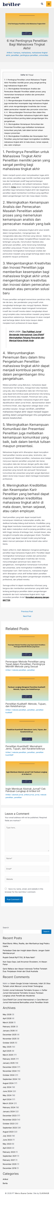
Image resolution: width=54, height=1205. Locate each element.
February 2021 (9, 1160)
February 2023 (9, 1152)
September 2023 (10, 1128)
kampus (17, 53)
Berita (5, 1183)
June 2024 (7, 1091)
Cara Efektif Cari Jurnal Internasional (18, 1000)
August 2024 (8, 1083)
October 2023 (8, 1124)
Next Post (27, 616)
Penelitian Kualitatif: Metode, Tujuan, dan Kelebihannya (26, 705)
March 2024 (8, 1103)
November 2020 (10, 1164)
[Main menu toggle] (49, 4)
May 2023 (7, 1144)
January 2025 (9, 1063)
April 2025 (7, 1051)
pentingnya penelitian (29, 55)
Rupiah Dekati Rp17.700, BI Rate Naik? (19, 957)
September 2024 (10, 1079)
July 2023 (7, 1136)
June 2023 (7, 1140)
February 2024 (9, 1107)
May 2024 (7, 1095)
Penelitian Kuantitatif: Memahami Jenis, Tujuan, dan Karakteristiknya (25, 747)
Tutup (31, 75)
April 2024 (7, 1099)
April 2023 (7, 1148)
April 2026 (7, 1018)
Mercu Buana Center (23, 1193)
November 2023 (9, 1120)
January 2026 (9, 1031)
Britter (13, 187)
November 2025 (9, 1039)
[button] (42, 4)
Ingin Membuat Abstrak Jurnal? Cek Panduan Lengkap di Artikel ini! (26, 790)
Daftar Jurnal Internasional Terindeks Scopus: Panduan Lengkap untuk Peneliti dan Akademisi (25, 993)
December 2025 (9, 1035)
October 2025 (8, 1043)
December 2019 (9, 1168)
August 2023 (8, 1132)
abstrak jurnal (17, 795)
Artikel (9, 53)
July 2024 (7, 1087)
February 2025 (9, 1059)
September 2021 (10, 1156)
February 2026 (9, 1027)
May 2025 (7, 1047)
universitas (43, 55)
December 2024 (10, 1067)
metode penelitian (19, 670)
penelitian (15, 55)
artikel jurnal (29, 795)
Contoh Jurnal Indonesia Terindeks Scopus (21, 990)
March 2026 (8, 1022)
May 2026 (7, 1014)
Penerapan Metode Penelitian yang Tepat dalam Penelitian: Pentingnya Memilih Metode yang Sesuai (25, 664)
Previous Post (27, 611)
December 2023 (9, 1116)
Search (6, 927)
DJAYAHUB (44, 1193)
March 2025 (8, 1055)
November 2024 (10, 1071)
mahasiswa (26, 53)
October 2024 (8, 1075)
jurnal (37, 795)
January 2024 (9, 1111)
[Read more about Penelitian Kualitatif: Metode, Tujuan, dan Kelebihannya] (27, 688)
